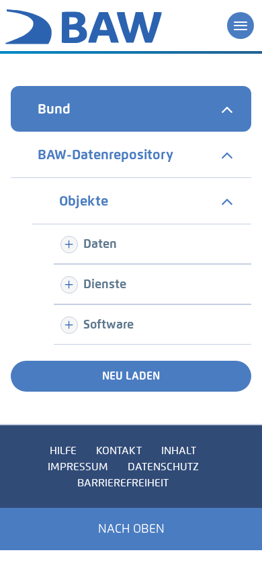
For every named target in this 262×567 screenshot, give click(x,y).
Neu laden (131, 375)
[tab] (131, 109)
